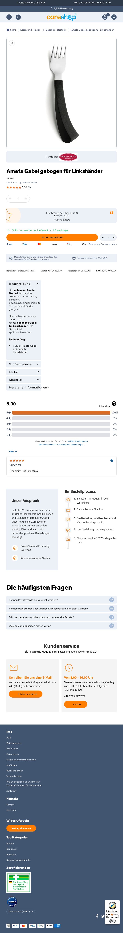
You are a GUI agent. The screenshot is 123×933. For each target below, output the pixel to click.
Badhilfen (11, 854)
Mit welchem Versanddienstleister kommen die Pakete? (41, 617)
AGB (8, 737)
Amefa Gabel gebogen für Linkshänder (92, 29)
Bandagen (11, 849)
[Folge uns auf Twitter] (103, 916)
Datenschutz (12, 754)
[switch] (112, 921)
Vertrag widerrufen (21, 828)
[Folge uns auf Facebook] (97, 916)
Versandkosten (14, 776)
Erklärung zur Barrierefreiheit (21, 759)
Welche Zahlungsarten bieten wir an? (30, 625)
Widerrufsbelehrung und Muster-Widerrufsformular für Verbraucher (24, 783)
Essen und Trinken (30, 29)
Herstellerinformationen (24, 387)
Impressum (12, 748)
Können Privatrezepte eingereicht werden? (33, 599)
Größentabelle (20, 364)
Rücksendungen (14, 770)
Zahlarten (11, 791)
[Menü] (118, 902)
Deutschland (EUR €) (19, 911)
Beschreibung (20, 284)
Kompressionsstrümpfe (18, 860)
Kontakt (10, 804)
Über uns (11, 810)
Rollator (10, 843)
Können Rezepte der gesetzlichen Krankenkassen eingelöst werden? (48, 608)
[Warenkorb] (104, 17)
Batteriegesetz (13, 743)
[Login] (114, 17)
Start (13, 29)
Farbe (13, 372)
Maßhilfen (11, 765)
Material (15, 380)
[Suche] (18, 17)
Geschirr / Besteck (56, 29)
